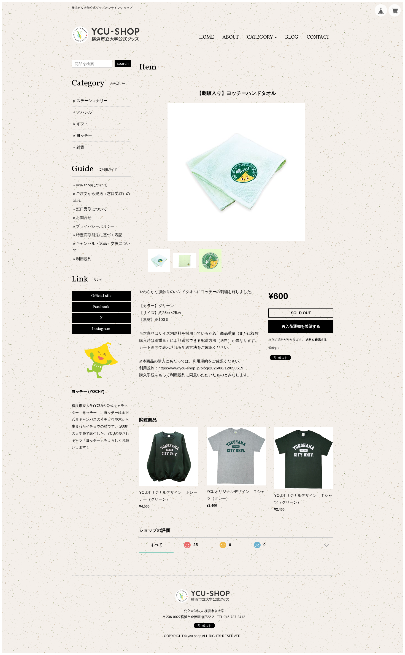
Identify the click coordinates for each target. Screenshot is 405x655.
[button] (262, 37)
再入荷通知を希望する (301, 326)
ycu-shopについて (91, 185)
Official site (101, 296)
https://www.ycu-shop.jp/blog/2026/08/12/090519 (200, 368)
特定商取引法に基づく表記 (99, 235)
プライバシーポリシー (95, 226)
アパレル (84, 112)
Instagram (101, 329)
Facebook (101, 307)
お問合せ (83, 217)
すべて (156, 545)
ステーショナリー (92, 100)
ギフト (82, 124)
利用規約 (83, 259)
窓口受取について (91, 209)
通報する (274, 348)
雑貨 (80, 147)
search (123, 63)
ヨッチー (84, 135)
